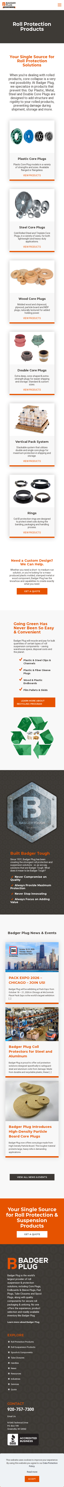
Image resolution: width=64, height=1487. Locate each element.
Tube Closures (17, 1357)
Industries (15, 1379)
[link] (32, 136)
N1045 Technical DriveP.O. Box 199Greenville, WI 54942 (17, 1425)
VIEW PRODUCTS (32, 175)
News (13, 1368)
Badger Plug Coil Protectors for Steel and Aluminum (30, 1051)
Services (15, 1384)
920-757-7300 (20, 1409)
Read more (32, 1472)
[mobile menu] (59, 5)
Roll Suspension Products (23, 1347)
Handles (15, 1363)
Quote (14, 1389)
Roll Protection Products (22, 1342)
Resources (16, 1373)
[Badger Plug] (9, 5)
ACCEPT (32, 1479)
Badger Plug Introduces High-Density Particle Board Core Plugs (30, 1131)
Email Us (11, 1416)
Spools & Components (21, 1352)
